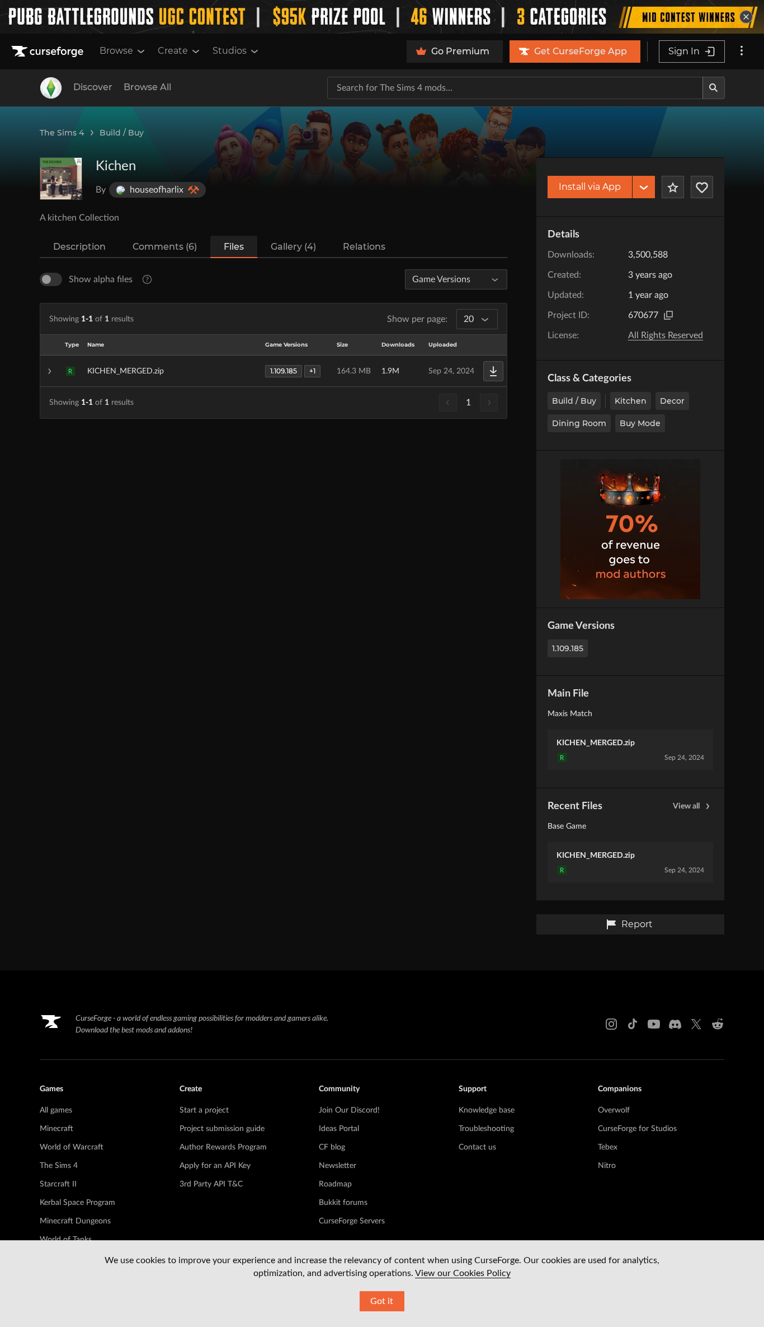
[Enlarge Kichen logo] (61, 178)
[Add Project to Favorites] (673, 187)
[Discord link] (675, 1024)
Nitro (607, 1166)
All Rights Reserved (665, 335)
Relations (364, 246)
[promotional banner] (382, 17)
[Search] (713, 88)
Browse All (147, 87)
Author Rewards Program (223, 1147)
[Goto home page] (48, 51)
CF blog (332, 1147)
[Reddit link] (717, 1024)
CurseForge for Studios (637, 1129)
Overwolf (614, 1110)
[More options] (741, 51)
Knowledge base (487, 1110)
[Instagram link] (611, 1024)
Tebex (607, 1147)
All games (56, 1110)
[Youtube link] (654, 1024)
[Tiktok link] (632, 1024)
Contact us (477, 1147)
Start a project (204, 1110)
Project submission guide (222, 1129)
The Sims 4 (62, 133)
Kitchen (631, 401)
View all (686, 806)
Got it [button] (381, 1301)
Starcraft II (58, 1184)
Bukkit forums (343, 1203)
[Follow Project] (702, 187)
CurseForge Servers (352, 1221)
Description (79, 246)
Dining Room (579, 423)
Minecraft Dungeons (75, 1221)
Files (234, 246)
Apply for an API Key (215, 1166)
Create (173, 50)
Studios (230, 50)
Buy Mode (640, 423)
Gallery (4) (293, 246)
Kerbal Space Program (77, 1203)
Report (637, 924)
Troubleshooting (486, 1129)
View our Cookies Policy (463, 1273)
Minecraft (56, 1129)
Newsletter (337, 1166)
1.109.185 (567, 648)
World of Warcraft (71, 1147)
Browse (116, 50)
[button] (273, 371)
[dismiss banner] (746, 17)
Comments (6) (165, 246)
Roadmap (335, 1184)
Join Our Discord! (349, 1110)
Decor (672, 401)
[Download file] (493, 371)
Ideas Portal (339, 1129)
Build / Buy (122, 133)
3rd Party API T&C (211, 1184)
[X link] (696, 1024)
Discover (92, 87)
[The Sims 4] (51, 88)
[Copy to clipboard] (668, 315)
